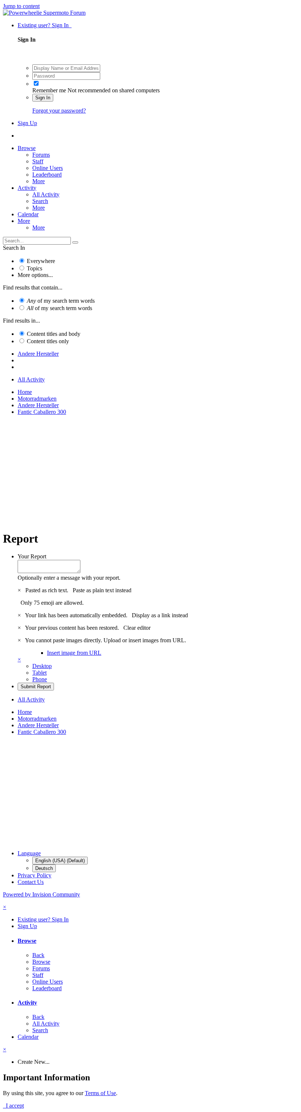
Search (40, 201)
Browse (27, 148)
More (38, 181)
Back (38, 955)
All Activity (45, 194)
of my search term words (61, 301)
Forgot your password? (59, 110)
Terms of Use (100, 1093)
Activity (27, 188)
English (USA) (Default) (60, 860)
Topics (34, 268)
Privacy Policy (34, 875)
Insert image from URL (74, 653)
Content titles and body (53, 334)
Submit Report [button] (36, 686)
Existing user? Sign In (45, 25)
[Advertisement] (150, 472)
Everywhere (41, 261)
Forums (41, 155)
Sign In (42, 97)
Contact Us (31, 882)
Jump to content (21, 6)
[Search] (75, 242)
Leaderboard (47, 174)
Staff (37, 161)
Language (29, 853)
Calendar (28, 214)
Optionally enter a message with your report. (69, 578)
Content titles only (48, 341)
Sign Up (27, 123)
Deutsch (44, 868)
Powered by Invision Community (41, 894)
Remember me (49, 90)
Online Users (47, 168)
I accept (13, 1105)
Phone (39, 679)
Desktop (42, 666)
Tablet (39, 672)
